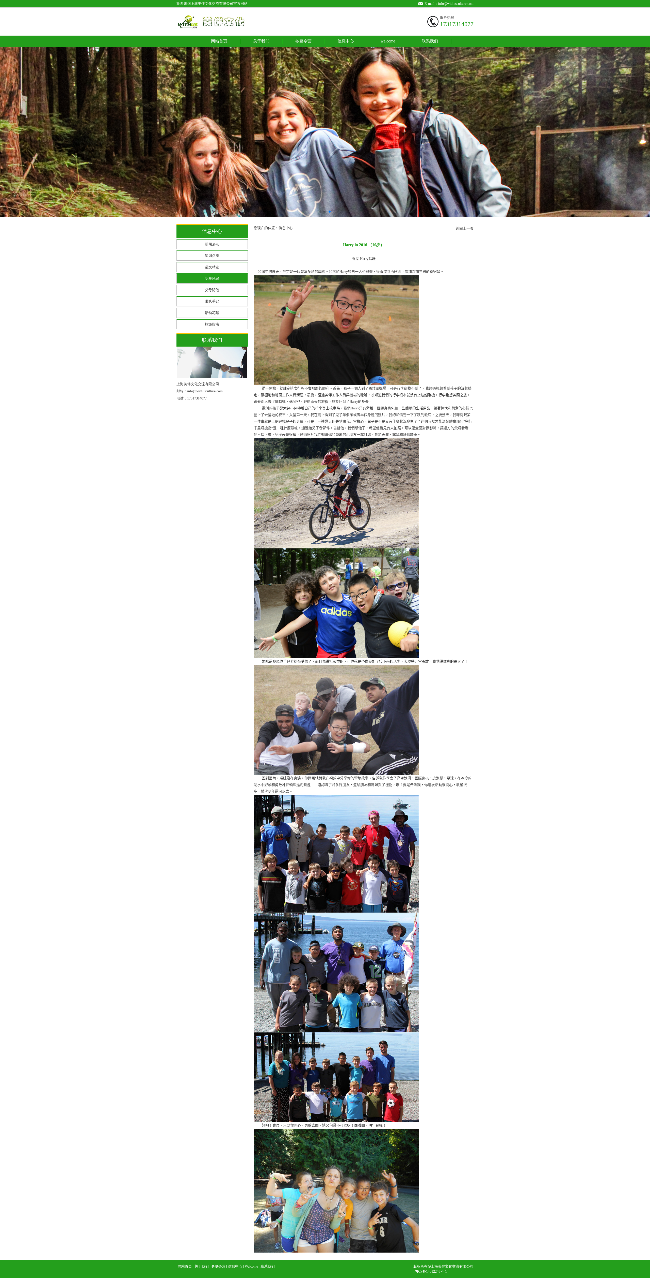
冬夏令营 (303, 41)
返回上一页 (465, 228)
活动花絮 (212, 313)
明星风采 (212, 278)
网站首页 (219, 41)
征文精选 (212, 267)
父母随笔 (212, 290)
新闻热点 (212, 244)
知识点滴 (212, 256)
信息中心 (345, 41)
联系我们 (430, 41)
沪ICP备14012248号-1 (430, 1271)
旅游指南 (212, 324)
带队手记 (212, 301)
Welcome (251, 1266)
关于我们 (261, 41)
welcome (388, 41)
